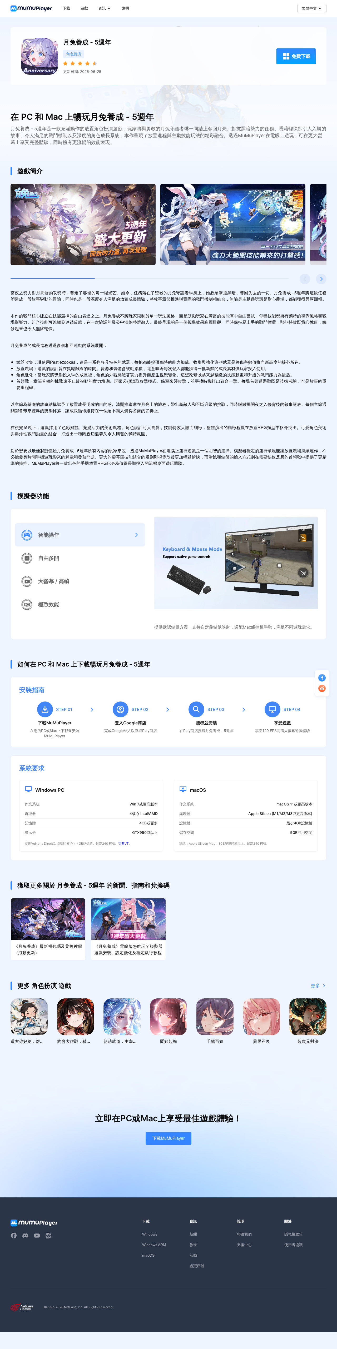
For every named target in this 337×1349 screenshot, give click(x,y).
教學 (193, 1244)
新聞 (193, 1234)
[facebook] (14, 1235)
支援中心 (244, 1244)
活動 (193, 1255)
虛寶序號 (197, 1265)
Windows (149, 1234)
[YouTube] (37, 1235)
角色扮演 (73, 54)
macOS (148, 1255)
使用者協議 (293, 1244)
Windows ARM (154, 1245)
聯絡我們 (244, 1234)
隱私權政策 (293, 1234)
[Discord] (25, 1235)
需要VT (123, 843)
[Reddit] (48, 1235)
